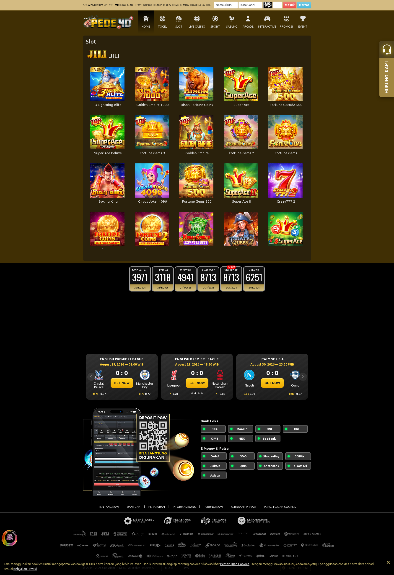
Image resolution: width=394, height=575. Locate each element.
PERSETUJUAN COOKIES (280, 506)
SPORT (215, 26)
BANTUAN (133, 506)
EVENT (302, 26)
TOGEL (162, 26)
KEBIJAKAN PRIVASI (243, 506)
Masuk (290, 5)
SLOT (178, 26)
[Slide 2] (195, 393)
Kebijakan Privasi (25, 569)
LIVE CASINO (197, 26)
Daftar (304, 5)
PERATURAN (156, 506)
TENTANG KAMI (108, 506)
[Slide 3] (199, 393)
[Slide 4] (202, 393)
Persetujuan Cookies (234, 564)
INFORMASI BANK (184, 506)
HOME (146, 26)
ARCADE (248, 26)
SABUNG (231, 26)
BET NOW (122, 383)
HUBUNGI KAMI (213, 506)
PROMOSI (286, 26)
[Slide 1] (192, 393)
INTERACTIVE (267, 26)
